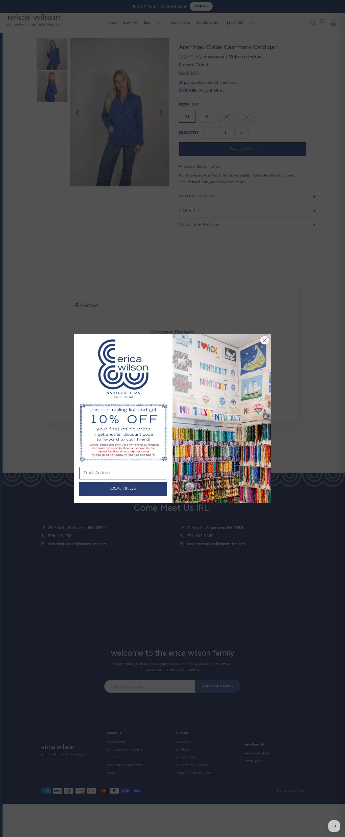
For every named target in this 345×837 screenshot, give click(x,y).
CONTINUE (123, 489)
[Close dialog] (264, 340)
